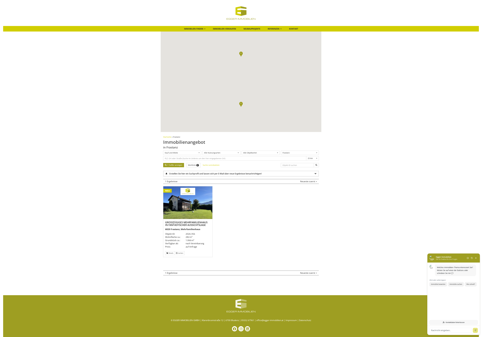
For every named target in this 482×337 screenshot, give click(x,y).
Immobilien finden (193, 28)
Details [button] (170, 253)
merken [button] (180, 253)
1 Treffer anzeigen (174, 165)
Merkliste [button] (193, 165)
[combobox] (182, 153)
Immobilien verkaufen (224, 28)
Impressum (291, 320)
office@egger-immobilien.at (269, 320)
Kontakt (293, 28)
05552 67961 (247, 320)
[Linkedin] (247, 328)
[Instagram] (241, 328)
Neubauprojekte (252, 28)
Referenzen (273, 28)
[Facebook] (234, 328)
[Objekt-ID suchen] (316, 165)
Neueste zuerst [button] (308, 181)
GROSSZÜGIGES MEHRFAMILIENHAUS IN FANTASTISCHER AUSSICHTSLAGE (186, 223)
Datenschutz (305, 320)
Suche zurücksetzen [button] (211, 165)
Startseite (167, 137)
